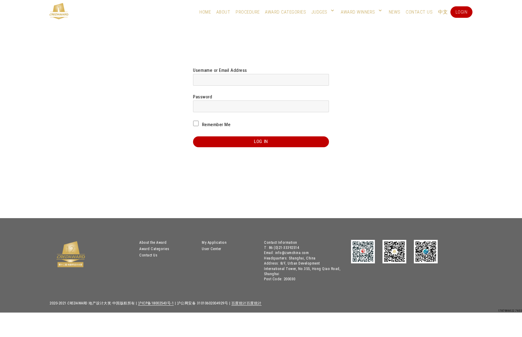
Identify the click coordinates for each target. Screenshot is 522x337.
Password (202, 97)
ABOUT (223, 12)
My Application (214, 242)
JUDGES (319, 12)
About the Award (153, 242)
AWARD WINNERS (358, 12)
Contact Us (419, 12)
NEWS (395, 12)
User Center (211, 248)
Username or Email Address (220, 70)
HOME (205, 12)
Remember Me (215, 124)
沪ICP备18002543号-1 (156, 303)
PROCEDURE (248, 12)
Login (462, 12)
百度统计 (238, 303)
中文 (443, 12)
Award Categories (285, 12)
